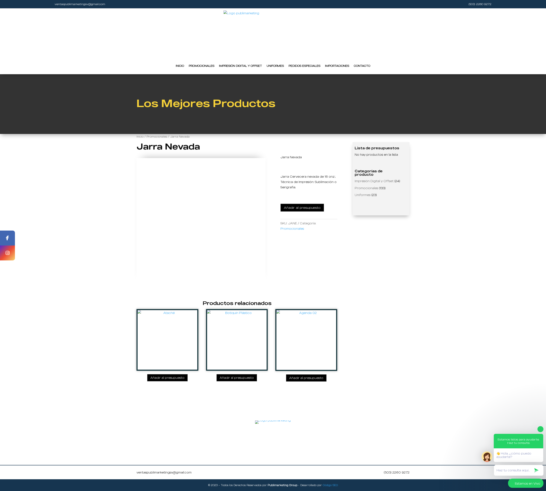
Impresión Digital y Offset (240, 65)
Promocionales (201, 65)
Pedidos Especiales (304, 65)
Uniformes (275, 65)
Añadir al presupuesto (302, 207)
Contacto (362, 65)
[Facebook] (7, 238)
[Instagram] (7, 253)
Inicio (180, 65)
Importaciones (337, 65)
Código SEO (330, 485)
